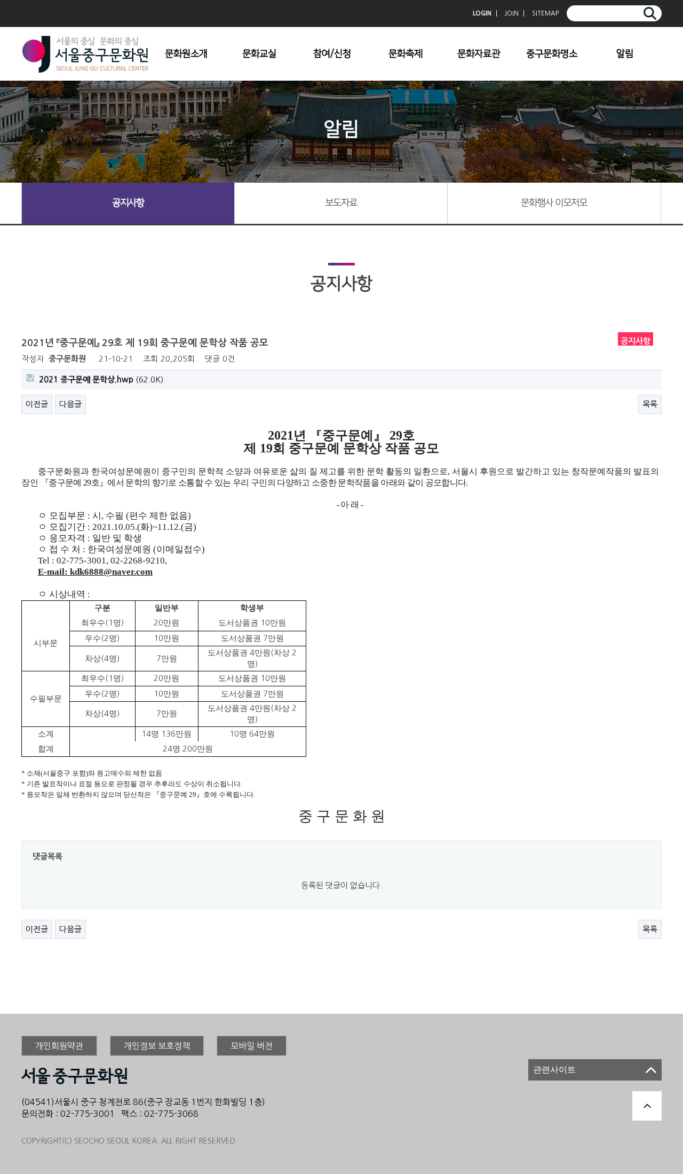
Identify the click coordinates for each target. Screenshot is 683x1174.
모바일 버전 (252, 1046)
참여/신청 (332, 54)
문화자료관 (478, 54)
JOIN (512, 13)
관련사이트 (554, 1069)
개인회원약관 (59, 1046)
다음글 (70, 404)
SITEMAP (545, 13)
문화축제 (405, 54)
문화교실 (259, 54)
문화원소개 (186, 54)
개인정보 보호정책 (157, 1046)
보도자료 (341, 203)
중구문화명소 (551, 54)
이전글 (37, 404)
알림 (624, 54)
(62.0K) (101, 379)
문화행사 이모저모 (554, 203)
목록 (649, 404)
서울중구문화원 (85, 54)
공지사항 (128, 203)
